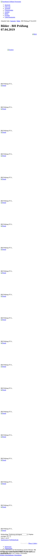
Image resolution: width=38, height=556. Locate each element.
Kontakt (7, 15)
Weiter (13, 540)
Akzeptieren (18, 555)
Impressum (8, 547)
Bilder (6, 14)
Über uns (7, 7)
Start (2, 540)
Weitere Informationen (7, 555)
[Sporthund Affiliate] (11, 1)
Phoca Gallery (32, 543)
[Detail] (3, 85)
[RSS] (34, 34)
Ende (16, 540)
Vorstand (7, 8)
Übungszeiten (9, 10)
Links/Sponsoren (10, 17)
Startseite (7, 5)
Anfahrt (7, 12)
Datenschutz (8, 548)
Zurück (6, 540)
